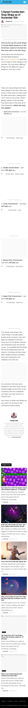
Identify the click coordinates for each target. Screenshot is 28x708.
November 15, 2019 (19, 21)
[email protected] (16, 437)
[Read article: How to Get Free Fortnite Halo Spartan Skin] (14, 551)
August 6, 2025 (12, 574)
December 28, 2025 (13, 502)
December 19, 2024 (13, 690)
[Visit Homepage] (10, 2)
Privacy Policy (22, 701)
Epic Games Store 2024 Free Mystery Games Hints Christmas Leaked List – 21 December (12, 637)
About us (4, 701)
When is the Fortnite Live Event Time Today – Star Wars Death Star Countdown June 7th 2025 (14, 598)
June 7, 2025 (11, 612)
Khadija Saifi (9, 21)
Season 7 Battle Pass (11, 59)
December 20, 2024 (13, 651)
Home (16, 701)
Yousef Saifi (5, 502)
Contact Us (10, 701)
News (3, 484)
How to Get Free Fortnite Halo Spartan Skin (13, 561)
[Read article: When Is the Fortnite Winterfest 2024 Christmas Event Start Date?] (14, 663)
